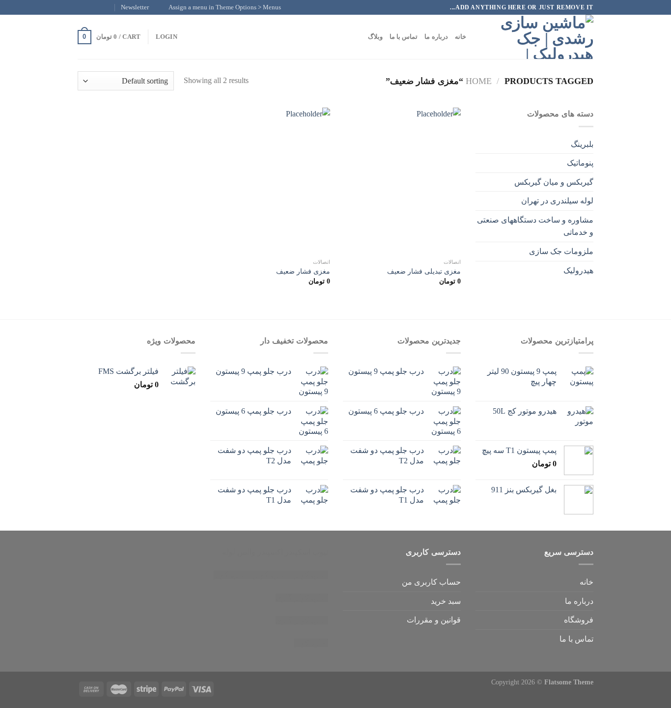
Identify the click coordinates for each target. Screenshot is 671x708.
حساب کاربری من (431, 582)
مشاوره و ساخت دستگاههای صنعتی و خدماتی (535, 226)
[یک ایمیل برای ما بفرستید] (82, 7)
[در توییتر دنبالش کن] (92, 7)
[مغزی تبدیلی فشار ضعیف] (400, 180)
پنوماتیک (580, 163)
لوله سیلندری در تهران (557, 201)
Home (479, 81)
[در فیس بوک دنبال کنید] (110, 7)
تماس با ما (404, 36)
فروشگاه (578, 620)
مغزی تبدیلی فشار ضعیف (424, 271)
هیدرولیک (578, 270)
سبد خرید (446, 601)
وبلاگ (375, 36)
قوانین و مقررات (434, 620)
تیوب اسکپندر (306, 552)
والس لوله (238, 552)
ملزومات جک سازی (561, 251)
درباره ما (435, 36)
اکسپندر (270, 552)
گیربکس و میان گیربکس (553, 182)
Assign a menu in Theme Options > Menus (224, 7)
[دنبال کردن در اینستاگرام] (101, 7)
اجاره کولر (271, 574)
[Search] (476, 37)
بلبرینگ (582, 144)
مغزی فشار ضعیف (303, 271)
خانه (460, 36)
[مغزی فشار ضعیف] (269, 180)
